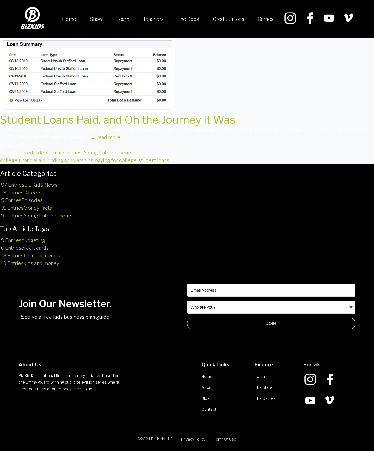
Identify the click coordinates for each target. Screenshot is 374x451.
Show (96, 19)
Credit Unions (228, 19)
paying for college (116, 160)
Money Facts (26, 208)
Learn (122, 19)
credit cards (25, 248)
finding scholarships (70, 160)
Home (69, 19)
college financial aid (22, 160)
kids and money (30, 263)
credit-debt (35, 153)
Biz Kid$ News (29, 185)
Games (266, 19)
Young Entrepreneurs (108, 153)
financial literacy (31, 255)
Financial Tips (66, 153)
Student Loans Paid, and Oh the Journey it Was (117, 120)
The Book (188, 19)
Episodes (22, 200)
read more (105, 137)
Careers (21, 193)
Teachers (153, 19)
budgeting (23, 240)
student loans (154, 160)
